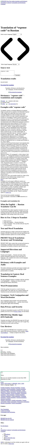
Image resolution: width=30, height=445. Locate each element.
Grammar (3, 4)
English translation (5, 387)
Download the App (10, 437)
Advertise (7, 439)
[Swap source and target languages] (15, 63)
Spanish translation (21, 389)
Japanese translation (6, 399)
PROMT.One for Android (7, 419)
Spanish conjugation (6, 400)
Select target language (6, 64)
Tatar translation (10, 394)
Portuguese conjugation (23, 401)
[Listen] (3, 101)
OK (2, 442)
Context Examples (5, 410)
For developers (4, 426)
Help (6, 436)
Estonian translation (21, 397)
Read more (11, 443)
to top (2, 382)
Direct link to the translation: (8, 353)
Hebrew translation (11, 392)
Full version (8, 383)
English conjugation (17, 400)
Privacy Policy (18, 311)
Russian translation (15, 387)
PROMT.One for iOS (6, 418)
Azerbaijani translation (15, 390)
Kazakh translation (21, 392)
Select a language (5, 385)
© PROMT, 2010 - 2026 (18, 383)
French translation (11, 389)
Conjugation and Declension (8, 412)
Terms (2, 383)
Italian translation (5, 390)
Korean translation (15, 393)
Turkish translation (20, 394)
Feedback (7, 434)
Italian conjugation (12, 401)
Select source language (6, 34)
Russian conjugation (6, 403)
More (2, 179)
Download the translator (7, 85)
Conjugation (18, 2)
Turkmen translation (6, 396)
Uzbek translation (15, 396)
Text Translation (5, 409)
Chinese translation (5, 393)
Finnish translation (11, 397)
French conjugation (16, 403)
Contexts (9, 2)
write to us (8, 192)
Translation (3, 2)
